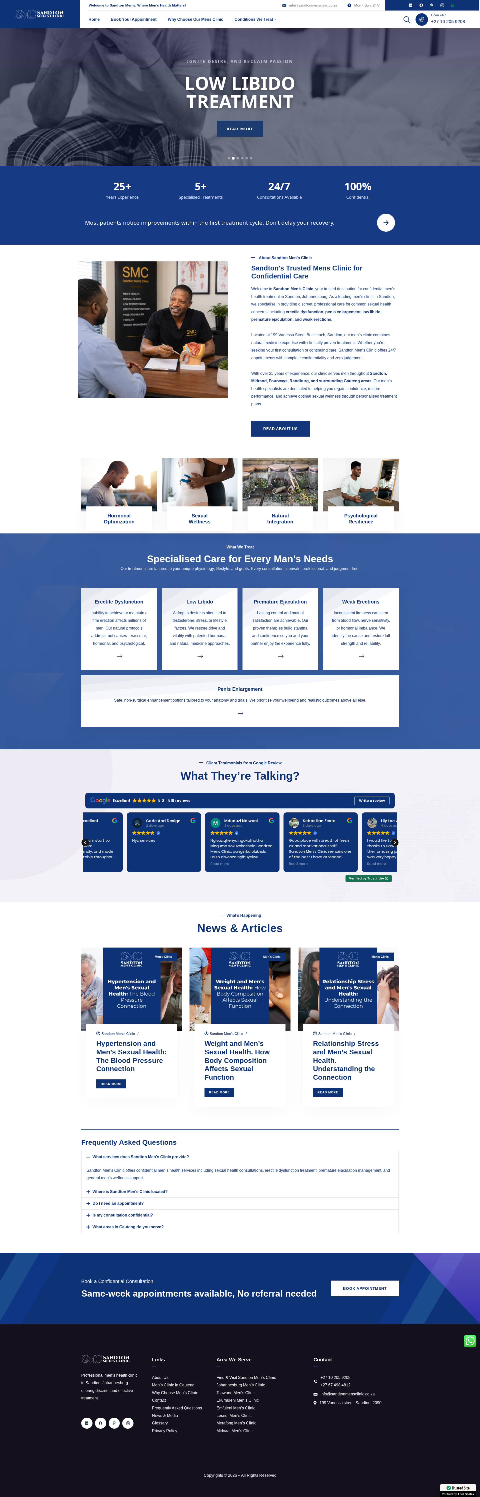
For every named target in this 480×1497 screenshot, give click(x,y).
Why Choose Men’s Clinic (175, 1393)
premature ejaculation (271, 320)
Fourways (278, 381)
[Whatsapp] (453, 5)
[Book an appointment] (386, 223)
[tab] (229, 158)
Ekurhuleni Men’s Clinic (237, 1400)
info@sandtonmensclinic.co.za (313, 5)
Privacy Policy (164, 1431)
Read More (240, 137)
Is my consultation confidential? (122, 1215)
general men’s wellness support (114, 1178)
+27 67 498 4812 (335, 1385)
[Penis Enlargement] (240, 713)
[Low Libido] (200, 656)
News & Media (165, 1415)
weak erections (317, 320)
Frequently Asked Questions (177, 1408)
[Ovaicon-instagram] (442, 5)
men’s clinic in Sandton (373, 297)
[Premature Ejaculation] (280, 656)
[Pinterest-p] (431, 5)
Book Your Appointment (133, 19)
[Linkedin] (411, 5)
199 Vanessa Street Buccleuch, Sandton (306, 335)
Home (94, 19)
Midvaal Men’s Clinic (235, 1431)
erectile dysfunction (304, 312)
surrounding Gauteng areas (345, 381)
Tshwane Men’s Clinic (236, 1393)
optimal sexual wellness (319, 397)
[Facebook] (421, 5)
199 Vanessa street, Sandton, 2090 (351, 1403)
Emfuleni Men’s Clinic (235, 1408)
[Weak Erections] (361, 656)
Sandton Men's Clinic (118, 1034)
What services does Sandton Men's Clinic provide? (140, 1157)
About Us (160, 1377)
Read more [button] (143, 864)
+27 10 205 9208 (448, 21)
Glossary (160, 1423)
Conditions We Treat (253, 19)
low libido (371, 312)
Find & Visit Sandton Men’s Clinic (246, 1377)
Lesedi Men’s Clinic (234, 1415)
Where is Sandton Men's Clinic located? (130, 1191)
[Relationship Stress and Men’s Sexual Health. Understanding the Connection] (348, 989)
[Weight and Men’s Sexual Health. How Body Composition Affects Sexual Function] (240, 989)
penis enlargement (342, 312)
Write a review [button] (372, 800)
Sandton (378, 374)
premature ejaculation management (349, 1170)
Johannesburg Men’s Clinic (240, 1385)
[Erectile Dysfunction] (119, 656)
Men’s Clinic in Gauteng (173, 1385)
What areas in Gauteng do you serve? (128, 1227)
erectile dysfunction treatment (290, 1170)
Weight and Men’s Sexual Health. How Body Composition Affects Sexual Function (237, 1060)
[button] (394, 842)
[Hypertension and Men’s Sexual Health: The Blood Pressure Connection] (131, 989)
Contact (159, 1400)
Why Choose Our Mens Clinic (195, 19)
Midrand (259, 381)
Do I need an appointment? (118, 1203)
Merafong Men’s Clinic (236, 1423)
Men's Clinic (163, 957)
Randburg (299, 381)
